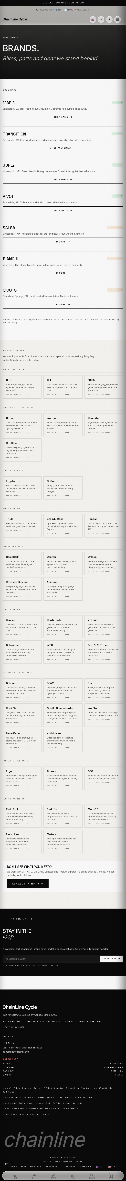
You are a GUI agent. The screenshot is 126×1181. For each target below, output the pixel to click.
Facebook (32, 1021)
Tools (22, 1103)
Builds (56, 1103)
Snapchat (95, 1021)
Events (32, 1109)
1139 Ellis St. (9, 1043)
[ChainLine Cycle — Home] (15, 19)
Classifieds (105, 1088)
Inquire (61, 242)
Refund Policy (36, 1166)
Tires (59, 1097)
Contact (74, 1109)
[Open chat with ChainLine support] (7, 1164)
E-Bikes (48, 1088)
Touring (85, 1088)
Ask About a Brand (25, 884)
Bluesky (83, 1021)
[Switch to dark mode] (101, 19)
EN (99, 1166)
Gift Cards (8, 1092)
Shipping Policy (53, 1166)
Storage (67, 1103)
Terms (23, 1166)
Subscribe (110, 959)
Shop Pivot (61, 211)
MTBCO (56, 1109)
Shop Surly (61, 179)
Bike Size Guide (19, 1114)
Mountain (27, 1088)
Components (15, 1097)
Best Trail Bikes (39, 1114)
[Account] (109, 19)
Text (60, 10)
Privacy (13, 1166)
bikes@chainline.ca (32, 1047)
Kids (94, 1088)
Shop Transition (61, 148)
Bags (29, 1103)
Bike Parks (44, 1109)
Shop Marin (61, 117)
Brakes (41, 1097)
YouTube (45, 1021)
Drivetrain (29, 1097)
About (64, 1109)
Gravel (37, 1088)
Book (48, 1103)
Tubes (68, 1097)
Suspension (79, 1097)
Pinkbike (57, 1021)
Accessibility (84, 1166)
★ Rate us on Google (14, 1027)
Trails (23, 1109)
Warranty (77, 1103)
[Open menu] (117, 19)
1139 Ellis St (82, 10)
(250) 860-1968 (45, 10)
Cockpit (91, 1097)
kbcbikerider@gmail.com (16, 1051)
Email (68, 10)
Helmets (12, 1103)
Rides (14, 1109)
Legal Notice (69, 1166)
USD (111, 1166)
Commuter (58, 1088)
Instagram (9, 1021)
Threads (69, 1021)
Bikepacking (72, 1088)
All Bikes (14, 1088)
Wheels (50, 1097)
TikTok (21, 1021)
